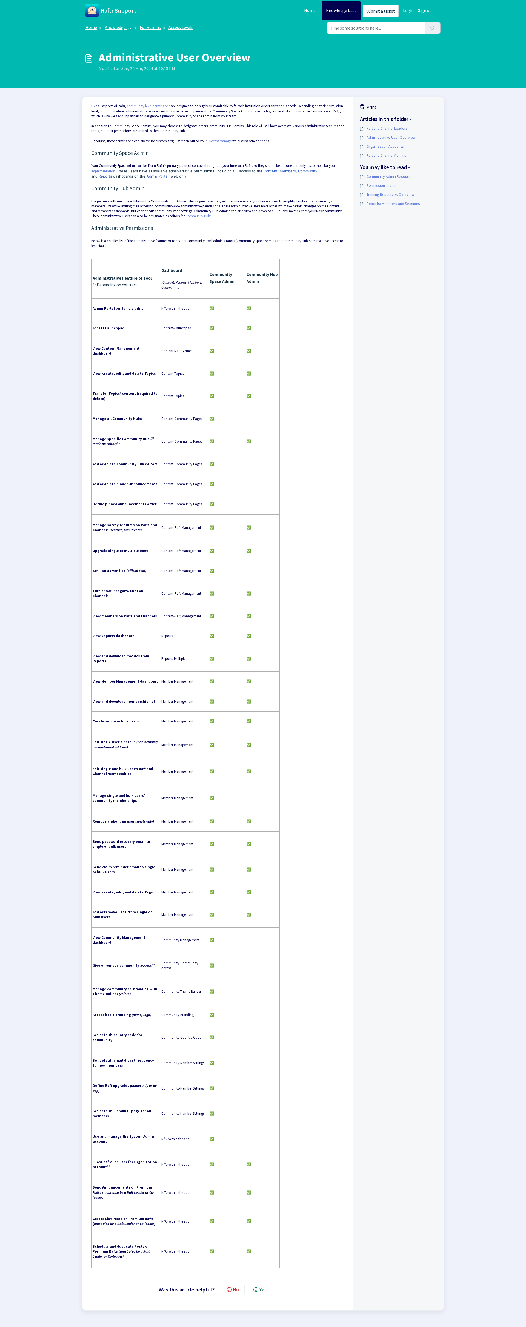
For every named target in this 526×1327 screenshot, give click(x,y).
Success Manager (220, 141)
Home (310, 10)
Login (408, 10)
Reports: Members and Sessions (393, 203)
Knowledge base (341, 10)
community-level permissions (148, 106)
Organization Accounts (385, 146)
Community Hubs (198, 216)
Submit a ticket (380, 11)
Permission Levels (381, 185)
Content (271, 171)
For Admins (150, 27)
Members (288, 171)
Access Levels (180, 27)
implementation (103, 171)
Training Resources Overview (390, 194)
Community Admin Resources (390, 176)
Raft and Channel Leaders (387, 128)
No (236, 1289)
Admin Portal (157, 176)
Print (371, 107)
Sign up (425, 10)
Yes (263, 1289)
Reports (105, 176)
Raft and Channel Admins (386, 155)
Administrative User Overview (391, 137)
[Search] (433, 28)
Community (307, 171)
